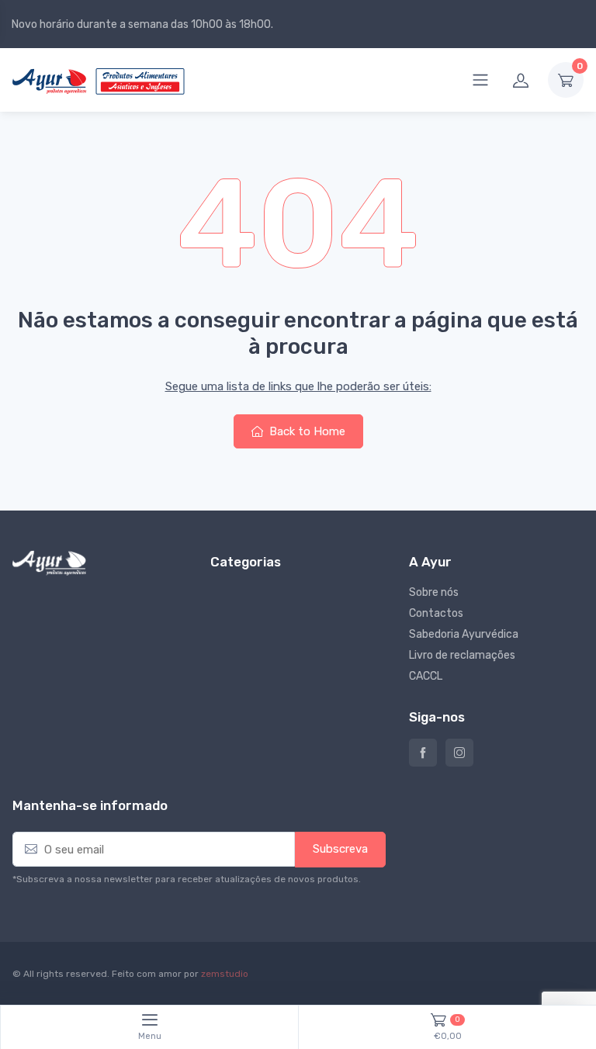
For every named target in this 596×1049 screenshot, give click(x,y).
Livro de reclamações (462, 655)
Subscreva (340, 849)
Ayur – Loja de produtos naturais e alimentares (423, 753)
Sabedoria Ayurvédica (463, 634)
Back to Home (305, 431)
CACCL (425, 676)
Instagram (459, 753)
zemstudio (224, 973)
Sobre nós (434, 592)
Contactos (436, 613)
